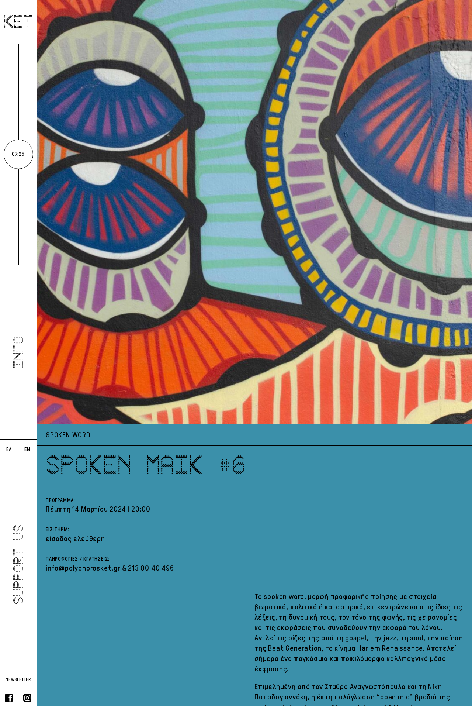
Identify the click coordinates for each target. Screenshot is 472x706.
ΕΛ (9, 449)
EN (27, 449)
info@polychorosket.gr (83, 568)
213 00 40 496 (151, 568)
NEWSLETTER (18, 679)
